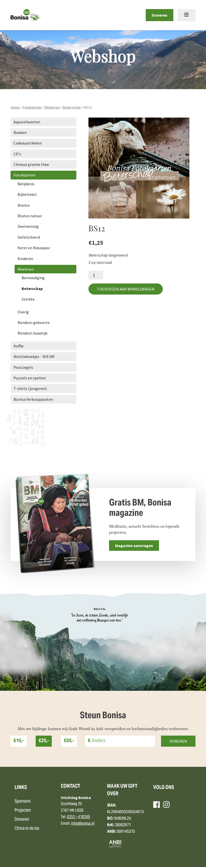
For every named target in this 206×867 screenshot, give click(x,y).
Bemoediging (33, 277)
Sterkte (28, 299)
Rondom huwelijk (32, 333)
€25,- (44, 741)
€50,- (69, 741)
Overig (23, 311)
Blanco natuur (30, 215)
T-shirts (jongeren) (30, 388)
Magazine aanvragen (134, 545)
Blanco (24, 205)
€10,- (19, 741)
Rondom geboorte (33, 322)
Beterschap (72, 107)
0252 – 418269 (78, 817)
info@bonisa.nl (82, 823)
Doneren (159, 15)
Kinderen (25, 258)
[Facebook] (156, 804)
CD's (17, 153)
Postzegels (23, 367)
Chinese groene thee (31, 164)
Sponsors (23, 801)
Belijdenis (26, 183)
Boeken (20, 132)
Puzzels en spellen (30, 377)
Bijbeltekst (27, 194)
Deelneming (28, 226)
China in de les (27, 829)
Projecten (23, 810)
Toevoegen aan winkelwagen (125, 289)
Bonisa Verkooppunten (33, 399)
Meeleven (52, 107)
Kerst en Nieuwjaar (34, 247)
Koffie (19, 345)
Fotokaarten (32, 107)
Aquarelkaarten (27, 121)
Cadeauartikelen (28, 143)
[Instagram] (166, 804)
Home (15, 107)
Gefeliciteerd (29, 237)
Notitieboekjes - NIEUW (34, 356)
